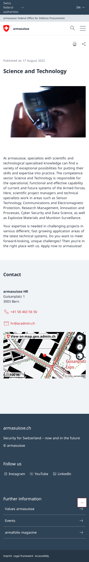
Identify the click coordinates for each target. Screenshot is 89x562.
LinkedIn (64, 474)
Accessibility (42, 556)
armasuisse (21, 29)
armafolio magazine (21, 532)
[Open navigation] (83, 28)
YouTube (41, 474)
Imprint (7, 556)
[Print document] (74, 43)
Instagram (17, 474)
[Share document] (83, 43)
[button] (82, 502)
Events (10, 520)
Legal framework (23, 556)
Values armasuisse (19, 509)
